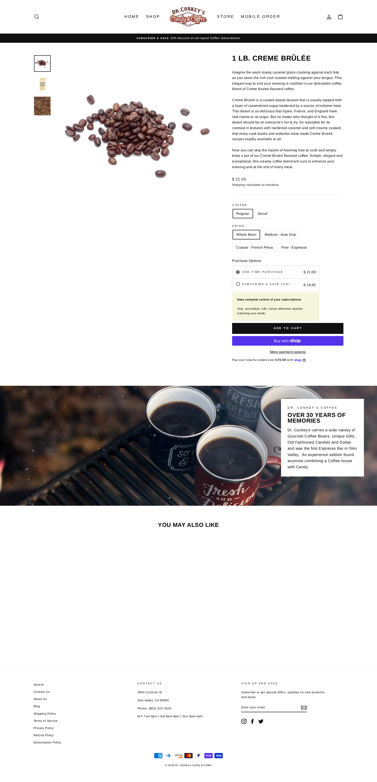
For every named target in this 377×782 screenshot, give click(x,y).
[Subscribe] (304, 707)
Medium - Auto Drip (280, 234)
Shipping (238, 184)
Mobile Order (260, 16)
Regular (242, 213)
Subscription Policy (47, 742)
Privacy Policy (44, 728)
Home (131, 16)
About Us (40, 699)
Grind (238, 225)
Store (225, 16)
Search (39, 684)
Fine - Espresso (294, 247)
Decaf (262, 213)
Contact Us (42, 691)
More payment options (288, 352)
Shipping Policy (45, 713)
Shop (153, 16)
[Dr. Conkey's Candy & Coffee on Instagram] (244, 721)
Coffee (239, 205)
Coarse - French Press (254, 247)
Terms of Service (46, 720)
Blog (37, 706)
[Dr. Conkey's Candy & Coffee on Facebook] (252, 721)
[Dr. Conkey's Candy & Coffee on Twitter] (261, 721)
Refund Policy (44, 735)
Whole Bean (246, 234)
